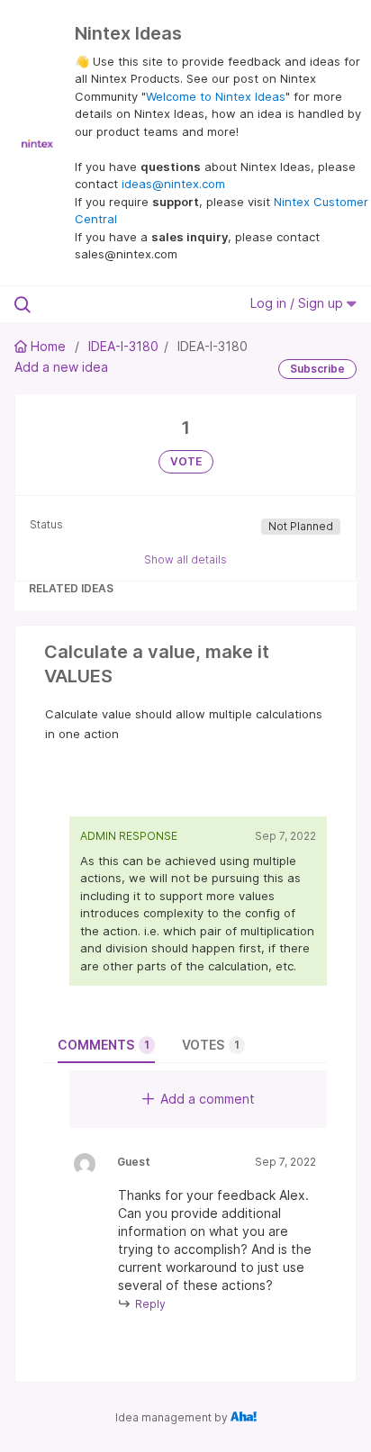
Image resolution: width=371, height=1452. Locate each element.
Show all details (185, 559)
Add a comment (207, 1098)
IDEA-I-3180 (123, 346)
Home (48, 346)
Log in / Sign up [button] (298, 303)
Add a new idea (61, 366)
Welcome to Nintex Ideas (215, 96)
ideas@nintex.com (173, 183)
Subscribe (317, 368)
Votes (211, 1044)
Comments (103, 1044)
